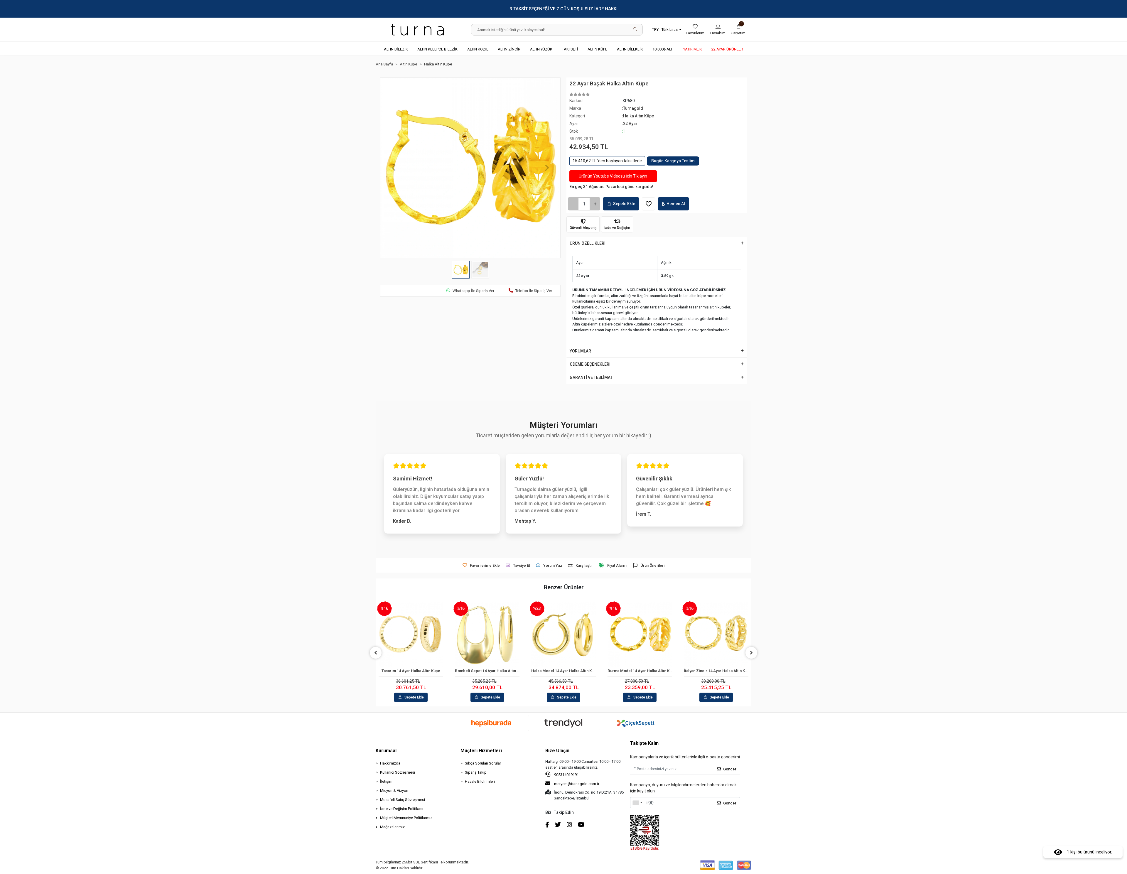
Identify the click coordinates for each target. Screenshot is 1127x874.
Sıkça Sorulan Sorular (483, 763)
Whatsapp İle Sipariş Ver (473, 290)
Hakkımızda (390, 763)
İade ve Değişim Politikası (401, 808)
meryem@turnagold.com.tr (576, 784)
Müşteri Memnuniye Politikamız (406, 818)
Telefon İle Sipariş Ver (533, 290)
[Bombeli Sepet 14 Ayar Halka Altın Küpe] (487, 634)
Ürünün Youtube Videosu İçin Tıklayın (613, 176)
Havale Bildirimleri (480, 781)
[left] (375, 652)
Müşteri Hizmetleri (481, 750)
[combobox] (637, 802)
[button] (738, 29)
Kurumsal (386, 750)
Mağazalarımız (392, 827)
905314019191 (566, 774)
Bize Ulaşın (557, 750)
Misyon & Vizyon (394, 790)
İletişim (386, 781)
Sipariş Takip (476, 772)
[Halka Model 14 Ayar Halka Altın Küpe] (563, 634)
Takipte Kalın (644, 743)
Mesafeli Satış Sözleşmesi (402, 799)
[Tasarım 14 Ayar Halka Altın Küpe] (411, 634)
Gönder (729, 769)
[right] (751, 652)
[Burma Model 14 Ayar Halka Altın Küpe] (640, 634)
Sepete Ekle (624, 203)
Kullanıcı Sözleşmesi (397, 772)
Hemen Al (676, 203)
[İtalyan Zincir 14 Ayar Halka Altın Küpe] (716, 634)
